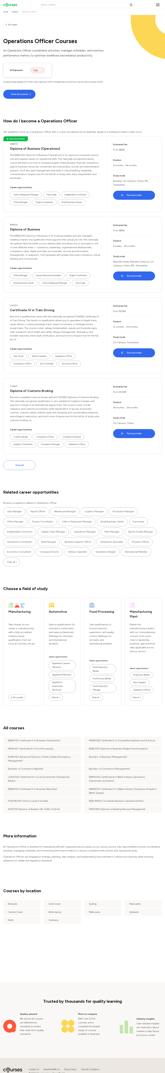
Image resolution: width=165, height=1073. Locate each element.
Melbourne (94, 912)
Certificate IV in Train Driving (32, 310)
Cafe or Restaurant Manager (25, 194)
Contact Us (34, 1069)
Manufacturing (19, 612)
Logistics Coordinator (23, 444)
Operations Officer (63, 356)
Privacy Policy (70, 1069)
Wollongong (55, 912)
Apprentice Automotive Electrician (57, 686)
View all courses (19, 94)
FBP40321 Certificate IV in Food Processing (30, 748)
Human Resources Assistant (48, 275)
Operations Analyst (106, 551)
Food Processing (101, 612)
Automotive (58, 612)
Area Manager (48, 542)
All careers (12, 24)
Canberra (53, 920)
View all (19, 465)
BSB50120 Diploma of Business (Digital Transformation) (118, 748)
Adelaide (134, 912)
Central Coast (15, 912)
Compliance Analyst (71, 437)
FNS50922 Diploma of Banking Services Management (117, 809)
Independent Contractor (75, 194)
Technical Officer (70, 363)
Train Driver (18, 356)
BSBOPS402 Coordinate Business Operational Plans (116, 801)
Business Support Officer (78, 542)
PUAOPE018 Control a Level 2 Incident (28, 801)
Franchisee (51, 194)
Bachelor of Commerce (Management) (109, 768)
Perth (10, 920)
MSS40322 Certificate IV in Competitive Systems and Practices (122, 740)
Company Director (49, 551)
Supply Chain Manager (53, 531)
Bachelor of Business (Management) (108, 757)
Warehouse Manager (65, 511)
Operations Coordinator (19, 542)
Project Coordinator (44, 202)
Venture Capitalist (77, 551)
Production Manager (123, 511)
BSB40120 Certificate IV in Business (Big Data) (32, 789)
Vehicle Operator (39, 356)
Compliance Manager (50, 444)
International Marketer (136, 551)
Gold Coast (55, 904)
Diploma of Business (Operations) (35, 149)
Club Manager (14, 511)
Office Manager (20, 202)
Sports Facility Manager (140, 531)
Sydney (93, 904)
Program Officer (140, 542)
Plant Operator (139, 682)
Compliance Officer (22, 363)
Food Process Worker (102, 678)
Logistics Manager (94, 511)
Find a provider (134, 195)
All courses (18, 697)
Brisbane (12, 904)
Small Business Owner (71, 202)
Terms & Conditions (90, 1069)
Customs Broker (20, 437)
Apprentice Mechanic (62, 675)
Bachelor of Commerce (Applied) (25, 768)
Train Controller (46, 363)
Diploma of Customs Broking (31, 391)
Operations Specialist (111, 542)
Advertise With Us (52, 1069)
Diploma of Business (25, 229)
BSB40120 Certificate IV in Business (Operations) (34, 740)
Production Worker (141, 675)
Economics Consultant (19, 551)
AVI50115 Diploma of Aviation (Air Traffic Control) (34, 809)
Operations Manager (85, 531)
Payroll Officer (37, 511)
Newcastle (134, 904)
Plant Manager (112, 531)
